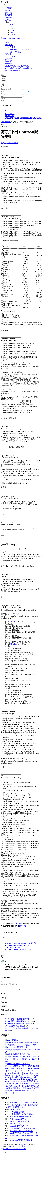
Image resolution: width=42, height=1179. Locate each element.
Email (3, 998)
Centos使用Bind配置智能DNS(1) (17, 1019)
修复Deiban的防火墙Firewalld (21, 1117)
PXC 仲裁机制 (15, 1124)
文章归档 (9, 8)
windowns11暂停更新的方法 (20, 1121)
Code (12, 31)
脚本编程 (9, 61)
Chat (11, 29)
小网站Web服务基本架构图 (19, 950)
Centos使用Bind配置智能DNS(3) (17, 1024)
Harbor (12, 35)
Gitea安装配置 (15, 1109)
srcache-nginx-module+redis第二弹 (21, 943)
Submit (4, 1006)
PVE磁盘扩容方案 (17, 1112)
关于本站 (9, 10)
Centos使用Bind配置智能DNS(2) (17, 1021)
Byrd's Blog (17, 923)
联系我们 (9, 15)
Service (8, 122)
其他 (7, 22)
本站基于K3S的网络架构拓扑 (21, 1131)
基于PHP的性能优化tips (14, 1026)
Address (4, 1002)
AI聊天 (8, 20)
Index (12, 33)
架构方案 (9, 59)
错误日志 (18, 67)
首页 (7, 42)
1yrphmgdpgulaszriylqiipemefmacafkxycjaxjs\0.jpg (23, 118)
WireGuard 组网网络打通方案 (21, 1140)
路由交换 (9, 45)
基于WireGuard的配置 (18, 1119)
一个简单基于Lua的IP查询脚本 (22, 1114)
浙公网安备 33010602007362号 (14, 1149)
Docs (12, 26)
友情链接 (9, 18)
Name (3, 994)
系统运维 (9, 54)
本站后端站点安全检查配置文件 (22, 1128)
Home (3, 122)
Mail (11, 24)
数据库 (12, 56)
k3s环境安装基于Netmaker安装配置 (23, 1133)
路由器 (19, 49)
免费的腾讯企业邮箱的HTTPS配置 (23, 1102)
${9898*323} (10, 114)
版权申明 (9, 13)
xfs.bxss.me (9, 116)
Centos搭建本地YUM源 (19, 1126)
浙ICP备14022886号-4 (16, 1146)
